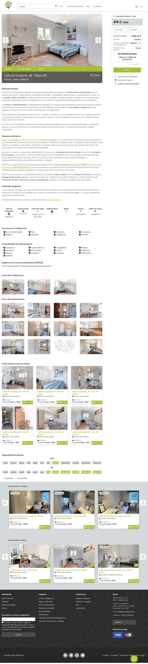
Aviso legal (141, 655)
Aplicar (136, 64)
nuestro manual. (54, 199)
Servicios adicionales (46, 605)
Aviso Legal (23, 622)
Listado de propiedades (75, 6)
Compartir (96, 75)
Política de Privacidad (10, 625)
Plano (40, 68)
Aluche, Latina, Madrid (16, 79)
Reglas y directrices (46, 601)
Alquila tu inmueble (83, 598)
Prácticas (5, 601)
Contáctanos (97, 6)
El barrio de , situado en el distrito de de (29, 140)
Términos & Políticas (127, 655)
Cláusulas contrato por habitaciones (52, 618)
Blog (88, 6)
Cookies (106, 655)
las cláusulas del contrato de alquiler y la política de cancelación (18, 628)
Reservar (127, 70)
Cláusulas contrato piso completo (51, 621)
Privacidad (114, 655)
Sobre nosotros (7, 598)
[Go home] (8, 5)
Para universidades (9, 605)
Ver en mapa (24, 68)
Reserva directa (44, 611)
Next (98, 40)
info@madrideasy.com (126, 612)
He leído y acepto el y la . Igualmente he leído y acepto (18, 625)
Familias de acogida (83, 601)
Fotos (8, 68)
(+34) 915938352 (127, 615)
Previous (6, 40)
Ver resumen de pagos (127, 54)
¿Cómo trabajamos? (46, 598)
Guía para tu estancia (47, 608)
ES (139, 7)
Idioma (118, 622)
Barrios (4, 608)
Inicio (61, 6)
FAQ (77, 605)
